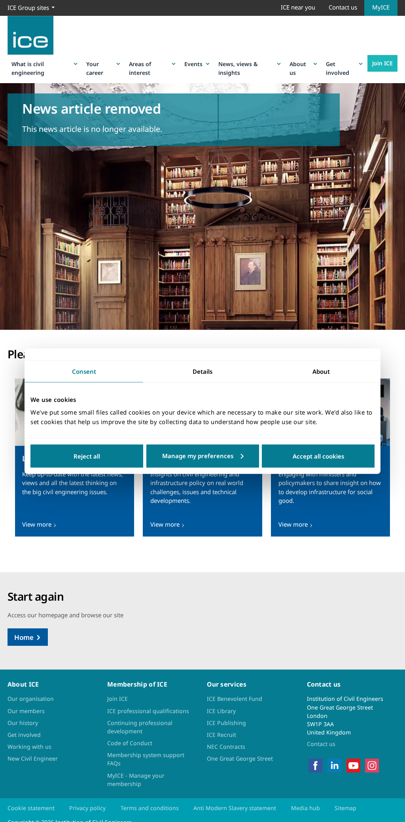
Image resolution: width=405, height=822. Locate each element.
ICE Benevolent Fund (234, 698)
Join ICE (382, 63)
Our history (23, 723)
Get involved (337, 68)
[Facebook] (315, 765)
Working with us (29, 746)
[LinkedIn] (334, 765)
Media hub (305, 808)
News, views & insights (237, 68)
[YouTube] (353, 765)
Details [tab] (202, 371)
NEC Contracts (226, 746)
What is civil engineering (27, 68)
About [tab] (321, 371)
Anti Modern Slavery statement (234, 808)
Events (193, 64)
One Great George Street (240, 758)
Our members (26, 711)
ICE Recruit (221, 734)
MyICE (381, 7)
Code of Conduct (129, 743)
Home (24, 637)
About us (298, 68)
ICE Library (221, 711)
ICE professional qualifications (148, 711)
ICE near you (298, 7)
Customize (202, 455)
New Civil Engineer (33, 758)
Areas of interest (140, 68)
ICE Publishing (226, 723)
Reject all (87, 456)
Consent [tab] (84, 371)
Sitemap (345, 808)
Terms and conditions (150, 808)
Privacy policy (87, 808)
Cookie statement (31, 808)
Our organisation (31, 698)
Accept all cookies (318, 456)
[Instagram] (372, 765)
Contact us (343, 7)
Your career (94, 68)
